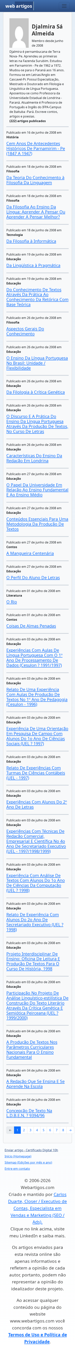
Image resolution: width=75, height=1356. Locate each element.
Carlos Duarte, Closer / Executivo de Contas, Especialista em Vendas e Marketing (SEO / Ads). (37, 1208)
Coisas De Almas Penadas (31, 626)
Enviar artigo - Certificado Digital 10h (31, 1150)
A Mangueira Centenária (30, 553)
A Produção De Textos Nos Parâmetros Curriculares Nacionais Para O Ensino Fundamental (31, 1049)
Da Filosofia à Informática (31, 241)
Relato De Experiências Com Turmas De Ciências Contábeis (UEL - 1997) (35, 773)
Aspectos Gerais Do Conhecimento (25, 331)
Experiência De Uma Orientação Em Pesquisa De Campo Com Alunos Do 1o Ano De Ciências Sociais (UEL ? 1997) (37, 736)
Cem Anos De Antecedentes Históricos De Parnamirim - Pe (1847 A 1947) (35, 148)
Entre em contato (17, 1168)
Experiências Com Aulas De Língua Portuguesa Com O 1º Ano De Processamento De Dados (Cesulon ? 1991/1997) (34, 657)
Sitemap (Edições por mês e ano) (28, 1162)
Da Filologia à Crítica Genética (35, 392)
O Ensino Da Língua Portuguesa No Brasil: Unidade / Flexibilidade (37, 363)
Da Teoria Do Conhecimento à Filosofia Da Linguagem (35, 180)
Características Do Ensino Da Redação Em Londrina (34, 458)
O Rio (11, 602)
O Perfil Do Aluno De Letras (33, 577)
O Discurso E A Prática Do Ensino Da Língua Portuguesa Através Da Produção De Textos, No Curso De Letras (37, 423)
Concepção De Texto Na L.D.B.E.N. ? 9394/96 (29, 1113)
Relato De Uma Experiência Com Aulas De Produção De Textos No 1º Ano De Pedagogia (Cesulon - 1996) (37, 697)
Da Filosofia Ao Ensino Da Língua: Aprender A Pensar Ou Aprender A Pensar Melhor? (35, 212)
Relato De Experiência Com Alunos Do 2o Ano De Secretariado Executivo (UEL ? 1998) (34, 922)
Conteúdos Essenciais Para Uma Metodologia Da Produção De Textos (37, 524)
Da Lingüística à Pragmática (33, 265)
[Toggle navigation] (64, 6)
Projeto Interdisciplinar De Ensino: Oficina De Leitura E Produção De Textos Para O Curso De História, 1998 (33, 961)
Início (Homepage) (18, 1156)
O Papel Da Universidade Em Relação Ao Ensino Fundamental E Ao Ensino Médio (37, 490)
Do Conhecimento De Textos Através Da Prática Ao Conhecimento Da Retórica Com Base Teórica (37, 297)
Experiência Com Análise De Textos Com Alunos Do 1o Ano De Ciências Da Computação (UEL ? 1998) (35, 883)
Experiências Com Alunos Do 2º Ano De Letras (36, 804)
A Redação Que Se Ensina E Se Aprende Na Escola (35, 1083)
